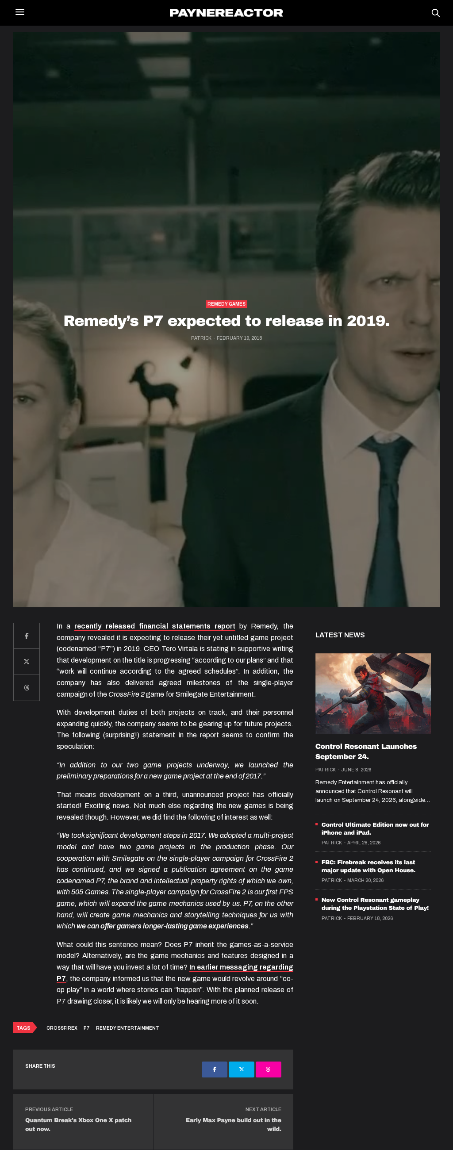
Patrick (201, 338)
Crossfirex (61, 1028)
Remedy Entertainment (127, 1028)
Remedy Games (226, 304)
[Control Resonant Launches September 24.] (373, 694)
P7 (87, 1028)
